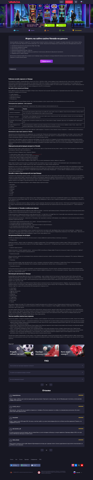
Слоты (11, 459)
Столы (20, 459)
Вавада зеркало (46, 61)
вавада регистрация (36, 154)
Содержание (34, 459)
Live (16, 459)
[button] (91, 16)
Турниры (26, 459)
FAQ (40, 459)
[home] (14, 2)
